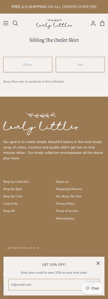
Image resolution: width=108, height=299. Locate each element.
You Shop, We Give (69, 196)
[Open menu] (4, 23)
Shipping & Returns (69, 189)
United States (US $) (22, 248)
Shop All (9, 211)
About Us (62, 181)
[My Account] (91, 23)
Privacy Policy (65, 203)
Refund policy (65, 218)
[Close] (98, 263)
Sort (80, 64)
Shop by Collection (16, 181)
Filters (27, 64)
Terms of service (67, 211)
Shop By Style (12, 189)
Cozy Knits (10, 203)
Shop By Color (13, 196)
